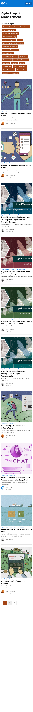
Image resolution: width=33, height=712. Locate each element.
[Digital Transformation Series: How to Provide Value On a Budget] (16, 302)
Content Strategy (8, 53)
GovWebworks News (9, 30)
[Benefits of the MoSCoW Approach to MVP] (16, 510)
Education (6, 63)
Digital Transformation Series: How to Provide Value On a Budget (16, 322)
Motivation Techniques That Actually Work (16, 114)
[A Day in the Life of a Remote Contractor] (16, 562)
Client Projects (7, 43)
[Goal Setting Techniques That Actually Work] (16, 406)
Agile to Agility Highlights (10, 56)
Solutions (14, 63)
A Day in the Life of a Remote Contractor (13, 582)
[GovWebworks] (4, 3)
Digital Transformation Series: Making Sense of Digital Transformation (13, 373)
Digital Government (8, 70)
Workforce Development (10, 47)
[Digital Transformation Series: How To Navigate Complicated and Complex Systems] (16, 198)
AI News (20, 40)
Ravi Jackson (9, 279)
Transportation (21, 70)
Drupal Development (9, 40)
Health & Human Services (21, 27)
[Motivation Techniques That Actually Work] (16, 94)
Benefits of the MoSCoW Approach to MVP (16, 530)
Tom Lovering (10, 229)
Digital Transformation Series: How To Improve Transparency (15, 272)
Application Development (10, 50)
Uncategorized (14, 73)
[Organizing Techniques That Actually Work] (16, 146)
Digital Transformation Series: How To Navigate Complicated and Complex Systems (15, 219)
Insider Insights (18, 43)
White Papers (7, 66)
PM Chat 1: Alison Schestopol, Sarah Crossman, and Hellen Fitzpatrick (15, 478)
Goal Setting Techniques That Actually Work (13, 426)
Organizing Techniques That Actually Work (16, 166)
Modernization (7, 27)
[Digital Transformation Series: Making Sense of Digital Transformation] (16, 352)
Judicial (5, 73)
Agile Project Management (10, 33)
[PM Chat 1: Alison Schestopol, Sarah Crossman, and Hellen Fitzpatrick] (16, 458)
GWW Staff (9, 487)
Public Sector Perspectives (20, 60)
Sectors (22, 63)
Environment (7, 60)
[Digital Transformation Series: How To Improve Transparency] (16, 252)
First (5, 603)
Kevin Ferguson (10, 123)
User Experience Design (9, 37)
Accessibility (23, 56)
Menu (29, 3)
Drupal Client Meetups (20, 66)
